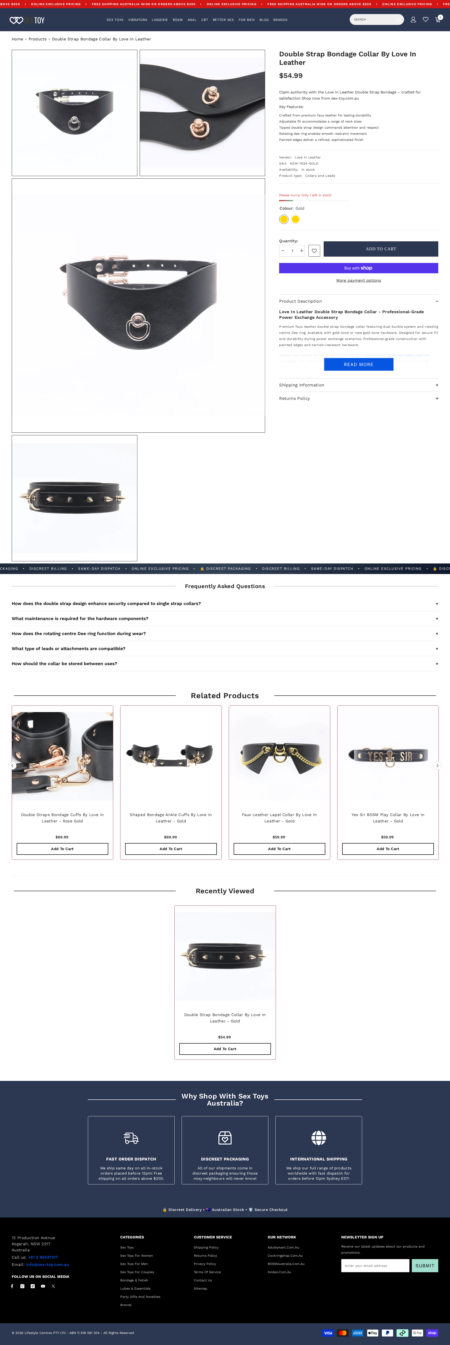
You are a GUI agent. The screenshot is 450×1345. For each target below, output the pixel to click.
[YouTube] (43, 1286)
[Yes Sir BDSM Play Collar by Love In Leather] (388, 756)
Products (38, 39)
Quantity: (288, 241)
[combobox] (372, 19)
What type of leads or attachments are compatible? (225, 648)
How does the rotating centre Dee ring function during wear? (225, 633)
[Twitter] (53, 1286)
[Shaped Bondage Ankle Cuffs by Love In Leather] (170, 756)
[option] (62, 783)
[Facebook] (12, 1286)
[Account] (413, 19)
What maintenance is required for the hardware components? (225, 618)
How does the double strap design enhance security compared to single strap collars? (225, 603)
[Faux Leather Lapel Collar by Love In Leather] (279, 756)
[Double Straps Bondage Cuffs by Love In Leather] (62, 756)
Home (17, 39)
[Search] (377, 19)
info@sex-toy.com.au (47, 1264)
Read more (359, 364)
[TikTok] (32, 1286)
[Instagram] (22, 1286)
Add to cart (381, 249)
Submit (425, 1265)
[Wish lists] (425, 19)
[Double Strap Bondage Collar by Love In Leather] (225, 956)
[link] (314, 251)
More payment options (358, 280)
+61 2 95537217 (43, 1257)
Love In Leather (308, 157)
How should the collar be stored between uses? (225, 663)
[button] (12, 765)
